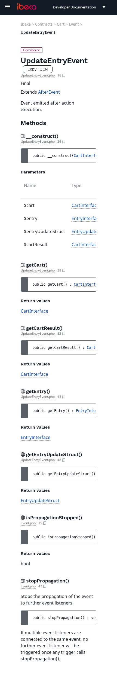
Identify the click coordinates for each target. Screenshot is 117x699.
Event (74, 24)
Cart (60, 24)
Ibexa (26, 24)
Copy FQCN (37, 69)
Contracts (44, 24)
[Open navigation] (7, 6)
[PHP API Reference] (26, 6)
